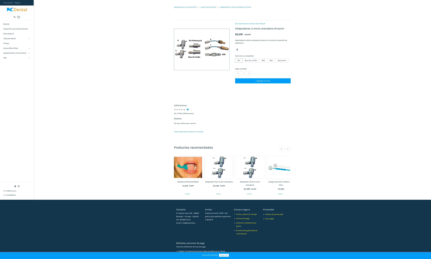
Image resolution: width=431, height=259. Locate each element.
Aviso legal (269, 219)
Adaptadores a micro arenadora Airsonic (235, 7)
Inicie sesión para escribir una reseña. (188, 132)
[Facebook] (237, 49)
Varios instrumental (208, 7)
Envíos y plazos (242, 214)
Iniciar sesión (8, 3)
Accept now (224, 255)
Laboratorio (281, 60)
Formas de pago (243, 218)
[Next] (288, 149)
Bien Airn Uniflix (251, 60)
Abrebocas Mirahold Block (188, 182)
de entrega (252, 214)
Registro (18, 3)
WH (238, 60)
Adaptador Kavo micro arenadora (219, 182)
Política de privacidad (274, 214)
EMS (263, 60)
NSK (271, 60)
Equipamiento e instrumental (185, 7)
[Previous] (281, 149)
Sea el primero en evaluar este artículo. (250, 23)
